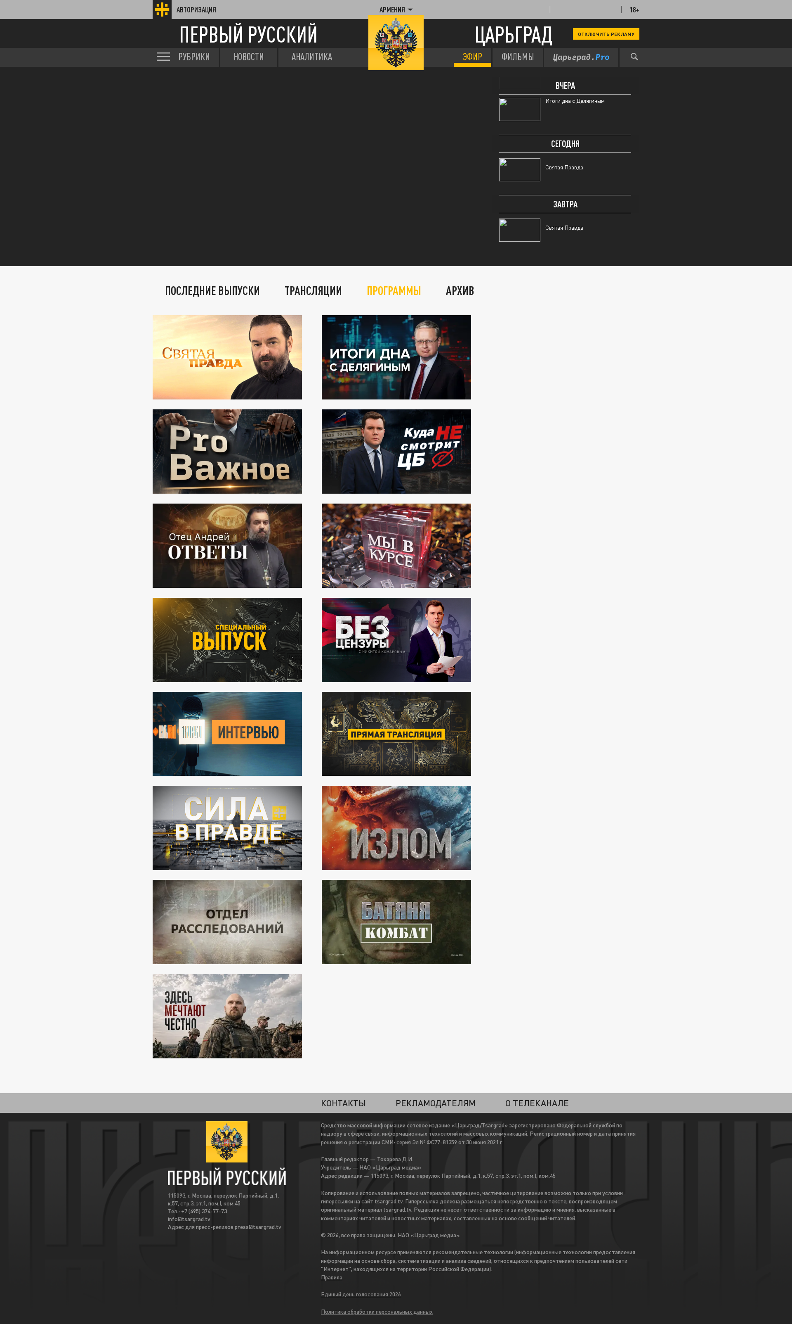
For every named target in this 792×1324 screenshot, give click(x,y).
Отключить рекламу (606, 34)
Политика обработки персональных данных (377, 1311)
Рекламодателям (436, 1103)
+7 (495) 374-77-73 (204, 1211)
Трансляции (313, 290)
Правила (331, 1277)
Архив (460, 290)
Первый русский (248, 34)
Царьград (513, 34)
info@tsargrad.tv (189, 1218)
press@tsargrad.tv (258, 1226)
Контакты (343, 1103)
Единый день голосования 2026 (361, 1294)
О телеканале (537, 1103)
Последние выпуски (212, 290)
